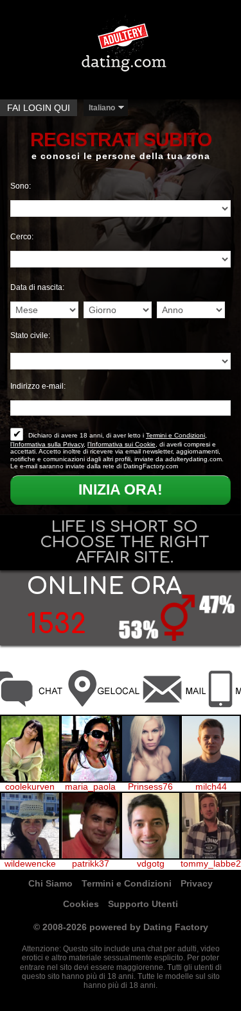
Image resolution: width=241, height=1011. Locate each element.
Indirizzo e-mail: (38, 386)
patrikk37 (90, 864)
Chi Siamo (50, 883)
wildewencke (30, 864)
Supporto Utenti (143, 904)
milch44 (211, 787)
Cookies (81, 904)
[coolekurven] (30, 749)
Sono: (20, 186)
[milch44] (211, 749)
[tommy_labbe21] (211, 826)
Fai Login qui (38, 108)
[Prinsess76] (151, 749)
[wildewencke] (30, 826)
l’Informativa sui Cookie (121, 444)
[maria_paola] (90, 749)
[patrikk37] (90, 826)
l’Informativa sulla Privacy (47, 444)
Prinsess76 (150, 787)
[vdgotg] (151, 826)
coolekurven (30, 787)
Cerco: (21, 236)
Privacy (197, 883)
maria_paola (90, 787)
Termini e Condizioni (175, 435)
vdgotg (151, 864)
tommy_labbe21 (211, 864)
